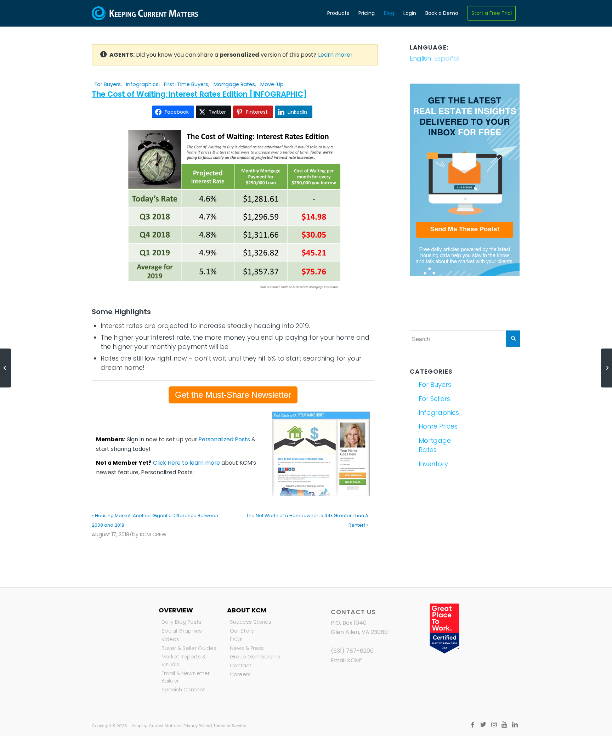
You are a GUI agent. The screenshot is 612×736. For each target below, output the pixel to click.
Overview (176, 610)
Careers (240, 674)
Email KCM (345, 660)
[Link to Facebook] (472, 724)
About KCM (246, 610)
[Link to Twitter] (483, 724)
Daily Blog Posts (182, 621)
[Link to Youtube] (504, 724)
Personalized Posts (224, 439)
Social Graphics (182, 630)
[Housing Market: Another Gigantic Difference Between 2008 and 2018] (5, 368)
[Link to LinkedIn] (515, 724)
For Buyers (108, 84)
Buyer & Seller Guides (189, 648)
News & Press (247, 648)
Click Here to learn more (186, 462)
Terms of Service (229, 726)
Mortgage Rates (234, 84)
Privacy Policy (196, 726)
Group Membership (255, 656)
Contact (240, 665)
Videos (170, 639)
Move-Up (272, 84)
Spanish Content (183, 689)
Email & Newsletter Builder (186, 677)
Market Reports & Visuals (184, 660)
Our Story (242, 630)
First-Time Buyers (186, 84)
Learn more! (335, 55)
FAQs (236, 639)
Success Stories (250, 621)
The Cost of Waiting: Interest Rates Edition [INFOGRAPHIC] (199, 94)
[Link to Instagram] (493, 724)
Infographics (142, 84)
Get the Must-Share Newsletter (233, 395)
